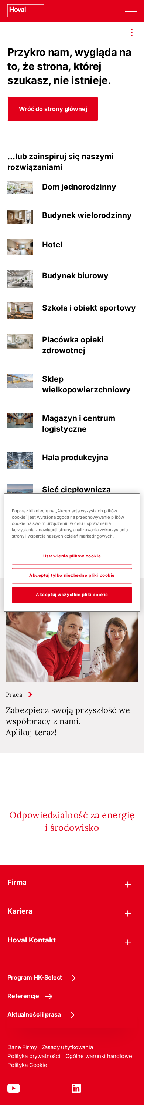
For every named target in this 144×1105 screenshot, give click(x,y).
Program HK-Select (34, 977)
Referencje (23, 995)
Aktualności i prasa (34, 1014)
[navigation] (130, 11)
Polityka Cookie (27, 1064)
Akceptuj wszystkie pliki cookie (72, 594)
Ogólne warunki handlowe (98, 1055)
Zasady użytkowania (67, 1047)
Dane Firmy (22, 1047)
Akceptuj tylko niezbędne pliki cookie (72, 575)
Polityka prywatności (34, 1055)
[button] (52, 108)
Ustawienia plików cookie (72, 556)
